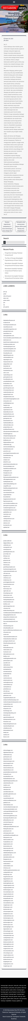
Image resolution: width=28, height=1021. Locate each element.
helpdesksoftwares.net (9, 320)
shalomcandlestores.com (9, 800)
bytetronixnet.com (7, 959)
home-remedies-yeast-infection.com (12, 337)
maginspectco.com (8, 963)
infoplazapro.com (7, 907)
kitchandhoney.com (8, 647)
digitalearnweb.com (8, 752)
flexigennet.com (7, 859)
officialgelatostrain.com (9, 479)
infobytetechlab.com (8, 935)
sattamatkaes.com (8, 804)
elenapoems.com (7, 837)
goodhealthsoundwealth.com (10, 835)
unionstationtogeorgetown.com (11, 398)
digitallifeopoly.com (8, 355)
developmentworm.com (9, 719)
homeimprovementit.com (9, 324)
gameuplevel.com (7, 377)
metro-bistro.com (7, 649)
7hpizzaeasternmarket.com (10, 636)
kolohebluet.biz (7, 669)
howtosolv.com (7, 652)
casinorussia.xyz (7, 678)
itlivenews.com (7, 721)
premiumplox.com (8, 660)
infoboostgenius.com (8, 920)
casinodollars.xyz (7, 684)
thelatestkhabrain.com (9, 778)
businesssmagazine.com (9, 569)
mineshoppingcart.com (9, 346)
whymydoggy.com (8, 750)
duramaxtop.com (7, 846)
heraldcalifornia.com (8, 414)
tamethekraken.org (8, 455)
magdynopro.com (7, 905)
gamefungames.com (8, 388)
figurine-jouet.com (7, 501)
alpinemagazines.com (9, 606)
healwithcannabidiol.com (9, 468)
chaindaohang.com (8, 625)
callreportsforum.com (8, 518)
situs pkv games (5, 990)
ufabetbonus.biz (7, 728)
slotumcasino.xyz (7, 680)
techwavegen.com (8, 922)
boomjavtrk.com (7, 525)
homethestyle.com (8, 379)
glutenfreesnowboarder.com (10, 464)
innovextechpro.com (8, 892)
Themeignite (16, 1016)
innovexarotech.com (8, 950)
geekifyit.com (6, 802)
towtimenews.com (8, 813)
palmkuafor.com (7, 757)
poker (4, 294)
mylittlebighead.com (8, 403)
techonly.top (6, 564)
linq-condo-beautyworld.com (10, 621)
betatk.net (5, 732)
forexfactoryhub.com (8, 584)
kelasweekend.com (8, 730)
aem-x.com (6, 372)
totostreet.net (6, 366)
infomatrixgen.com (8, 931)
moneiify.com (6, 796)
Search (6, 238)
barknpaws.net (7, 787)
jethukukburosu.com (8, 820)
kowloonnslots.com (8, 601)
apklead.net (6, 527)
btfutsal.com (6, 556)
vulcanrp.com (6, 608)
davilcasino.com (7, 368)
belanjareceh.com (7, 765)
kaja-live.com (6, 586)
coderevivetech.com (8, 946)
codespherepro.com (8, 937)
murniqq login (20, 990)
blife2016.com (7, 462)
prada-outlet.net (7, 540)
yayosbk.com (6, 662)
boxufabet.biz (6, 497)
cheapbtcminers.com (8, 396)
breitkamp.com (7, 440)
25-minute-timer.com (8, 390)
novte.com (6, 634)
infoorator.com (7, 632)
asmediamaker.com (8, 791)
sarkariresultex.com (8, 783)
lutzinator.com (7, 457)
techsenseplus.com (8, 918)
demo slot (5, 298)
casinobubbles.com (8, 357)
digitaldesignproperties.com (10, 780)
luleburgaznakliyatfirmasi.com (11, 826)
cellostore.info (7, 789)
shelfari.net (6, 676)
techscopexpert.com (8, 896)
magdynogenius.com (8, 885)
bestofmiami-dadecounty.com (11, 342)
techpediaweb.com (8, 898)
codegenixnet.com (8, 940)
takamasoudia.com (8, 848)
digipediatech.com (8, 879)
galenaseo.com (7, 695)
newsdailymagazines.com (10, 329)
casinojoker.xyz (7, 686)
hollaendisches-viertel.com (10, 639)
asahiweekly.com (7, 407)
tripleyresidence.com (8, 442)
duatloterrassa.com (8, 449)
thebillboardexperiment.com (10, 488)
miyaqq (14, 1000)
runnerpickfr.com (7, 547)
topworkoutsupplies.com (9, 348)
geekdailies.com (7, 512)
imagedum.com (7, 475)
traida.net (5, 645)
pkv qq (5, 291)
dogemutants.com (8, 844)
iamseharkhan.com (8, 776)
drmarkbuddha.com (8, 628)
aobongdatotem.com (8, 335)
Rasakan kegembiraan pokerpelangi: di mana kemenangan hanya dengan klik (7, 226)
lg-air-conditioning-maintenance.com (12, 630)
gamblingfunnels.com (9, 551)
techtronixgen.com (8, 889)
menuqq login (4, 985)
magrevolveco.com (8, 948)
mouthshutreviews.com (9, 351)
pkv (4, 302)
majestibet (8, 1000)
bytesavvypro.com (8, 924)
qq (4, 304)
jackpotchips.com (7, 427)
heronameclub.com (8, 861)
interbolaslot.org (7, 754)
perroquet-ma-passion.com (10, 505)
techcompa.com (7, 588)
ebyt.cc (5, 623)
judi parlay (11, 987)
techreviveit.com (7, 909)
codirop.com (6, 558)
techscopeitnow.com (8, 957)
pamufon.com (7, 451)
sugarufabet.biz (7, 494)
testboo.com (6, 656)
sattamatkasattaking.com (9, 483)
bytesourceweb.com (8, 942)
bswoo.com (6, 737)
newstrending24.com (8, 726)
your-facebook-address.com (10, 503)
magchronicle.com (8, 876)
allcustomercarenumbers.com (10, 431)
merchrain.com (7, 514)
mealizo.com (6, 785)
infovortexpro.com (8, 953)
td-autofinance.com (8, 597)
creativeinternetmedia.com (10, 571)
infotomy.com (6, 868)
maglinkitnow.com (8, 881)
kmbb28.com (6, 516)
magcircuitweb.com (8, 894)
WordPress (14, 1018)
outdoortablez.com (8, 865)
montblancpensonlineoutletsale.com (12, 612)
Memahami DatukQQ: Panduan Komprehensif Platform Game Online (13, 271)
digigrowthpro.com (8, 543)
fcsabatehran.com (8, 841)
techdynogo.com (7, 874)
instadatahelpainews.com (9, 510)
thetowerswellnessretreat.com (10, 477)
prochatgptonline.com (9, 582)
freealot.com (6, 405)
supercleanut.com (7, 409)
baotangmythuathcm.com (10, 818)
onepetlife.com (7, 486)
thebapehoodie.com (8, 828)
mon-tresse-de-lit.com (8, 492)
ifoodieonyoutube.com (9, 344)
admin (6, 40)
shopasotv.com (7, 708)
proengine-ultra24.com (9, 641)
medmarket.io (6, 863)
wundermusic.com (8, 385)
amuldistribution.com (8, 381)
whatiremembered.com (9, 619)
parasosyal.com (7, 831)
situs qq (21, 985)
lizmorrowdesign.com (8, 466)
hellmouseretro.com (8, 839)
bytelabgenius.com (8, 900)
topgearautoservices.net (9, 499)
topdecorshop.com (8, 706)
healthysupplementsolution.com (11, 870)
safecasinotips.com (8, 425)
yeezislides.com (7, 333)
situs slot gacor (7, 296)
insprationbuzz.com (8, 770)
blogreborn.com (7, 575)
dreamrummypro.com (8, 761)
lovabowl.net (6, 322)
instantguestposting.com (9, 713)
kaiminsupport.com (8, 763)
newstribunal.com (7, 327)
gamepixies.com (7, 418)
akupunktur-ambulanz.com (10, 617)
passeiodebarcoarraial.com (10, 772)
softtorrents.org (7, 444)
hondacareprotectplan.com (10, 809)
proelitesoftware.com (8, 429)
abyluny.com (6, 523)
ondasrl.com (6, 459)
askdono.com (6, 562)
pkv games (6, 307)
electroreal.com (7, 340)
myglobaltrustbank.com (9, 697)
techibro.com (6, 604)
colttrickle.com (7, 545)
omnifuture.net (7, 549)
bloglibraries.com (7, 824)
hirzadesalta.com (7, 353)
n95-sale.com (6, 573)
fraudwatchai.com (8, 370)
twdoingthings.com (8, 850)
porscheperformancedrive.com (11, 453)
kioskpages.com (7, 470)
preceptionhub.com (8, 331)
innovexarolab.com (8, 933)
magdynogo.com (7, 966)
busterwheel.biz (7, 673)
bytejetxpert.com (7, 961)
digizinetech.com (7, 929)
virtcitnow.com (7, 578)
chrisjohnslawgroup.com (9, 436)
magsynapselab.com (8, 887)
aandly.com (6, 734)
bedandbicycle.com (8, 412)
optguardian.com (7, 364)
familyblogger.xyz (7, 433)
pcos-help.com (7, 554)
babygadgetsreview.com (9, 615)
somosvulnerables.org (9, 446)
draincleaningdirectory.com (10, 815)
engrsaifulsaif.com (8, 394)
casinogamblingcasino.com (10, 811)
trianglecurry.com (7, 473)
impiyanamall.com (8, 361)
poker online (6, 300)
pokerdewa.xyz (7, 689)
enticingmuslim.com (8, 833)
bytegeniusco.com (8, 913)
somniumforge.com (8, 822)
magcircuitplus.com (8, 955)
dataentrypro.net (7, 759)
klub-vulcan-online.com (9, 438)
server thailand (12, 992)
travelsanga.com (7, 710)
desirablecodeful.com (8, 857)
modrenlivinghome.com (9, 507)
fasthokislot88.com (8, 422)
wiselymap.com (7, 580)
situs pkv (11, 985)
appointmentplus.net (8, 717)
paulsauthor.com (7, 855)
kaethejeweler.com (8, 481)
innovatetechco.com (8, 902)
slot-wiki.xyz (6, 691)
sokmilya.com (6, 521)
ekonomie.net (6, 715)
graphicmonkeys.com (8, 416)
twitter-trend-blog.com (8, 610)
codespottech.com (8, 872)
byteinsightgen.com (8, 926)
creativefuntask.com (8, 392)
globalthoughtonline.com (9, 794)
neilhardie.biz (6, 665)
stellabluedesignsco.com (9, 852)
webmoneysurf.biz (8, 667)
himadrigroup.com (8, 593)
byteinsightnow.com (8, 944)
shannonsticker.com (8, 767)
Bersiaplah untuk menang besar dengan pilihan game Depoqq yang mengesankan (21, 226)
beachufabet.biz (7, 490)
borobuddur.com (7, 383)
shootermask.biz (7, 671)
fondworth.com (7, 774)
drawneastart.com (8, 420)
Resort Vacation (7, 1016)
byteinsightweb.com (8, 883)
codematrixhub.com (8, 916)
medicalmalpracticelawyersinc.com (12, 702)
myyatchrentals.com (8, 798)
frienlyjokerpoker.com (8, 599)
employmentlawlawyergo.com (11, 700)
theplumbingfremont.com (9, 723)
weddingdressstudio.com (9, 658)
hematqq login (4, 992)
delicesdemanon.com (8, 654)
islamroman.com (7, 595)
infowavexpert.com (8, 911)
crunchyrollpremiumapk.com (10, 807)
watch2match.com (8, 693)
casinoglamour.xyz (8, 682)
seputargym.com (7, 359)
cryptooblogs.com (7, 375)
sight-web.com (7, 591)
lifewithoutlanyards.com (9, 643)
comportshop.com (8, 704)
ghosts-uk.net (6, 560)
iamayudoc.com (7, 401)
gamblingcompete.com (9, 567)
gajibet (18, 1000)
